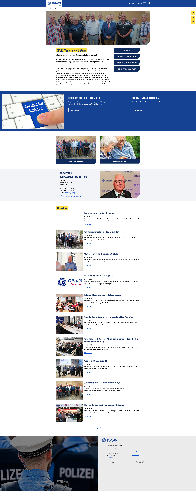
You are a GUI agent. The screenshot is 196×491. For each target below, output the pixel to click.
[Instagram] (142, 462)
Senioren (59, 9)
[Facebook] (133, 462)
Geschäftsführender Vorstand (127, 63)
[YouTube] (139, 462)
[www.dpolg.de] (46, 9)
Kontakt (131, 3)
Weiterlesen (88, 224)
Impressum (135, 455)
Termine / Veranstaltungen (127, 56)
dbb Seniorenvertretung (119, 161)
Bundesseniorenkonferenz (127, 69)
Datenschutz (135, 458)
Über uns (52, 9)
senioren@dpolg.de (70, 193)
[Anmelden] (148, 3)
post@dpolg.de (110, 457)
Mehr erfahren (75, 110)
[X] (136, 462)
